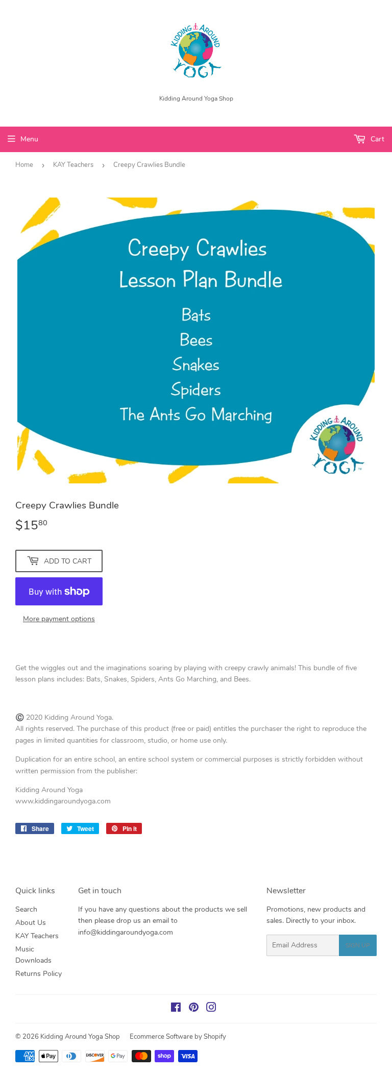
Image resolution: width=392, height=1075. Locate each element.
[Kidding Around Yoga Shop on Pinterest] (193, 1009)
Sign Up (358, 945)
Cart (376, 139)
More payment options (59, 619)
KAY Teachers (73, 164)
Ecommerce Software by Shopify (178, 1036)
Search (26, 909)
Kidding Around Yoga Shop (80, 1036)
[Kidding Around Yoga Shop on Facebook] (175, 1009)
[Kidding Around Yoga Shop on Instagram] (211, 1009)
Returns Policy (38, 974)
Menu (29, 139)
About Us (30, 922)
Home (24, 164)
